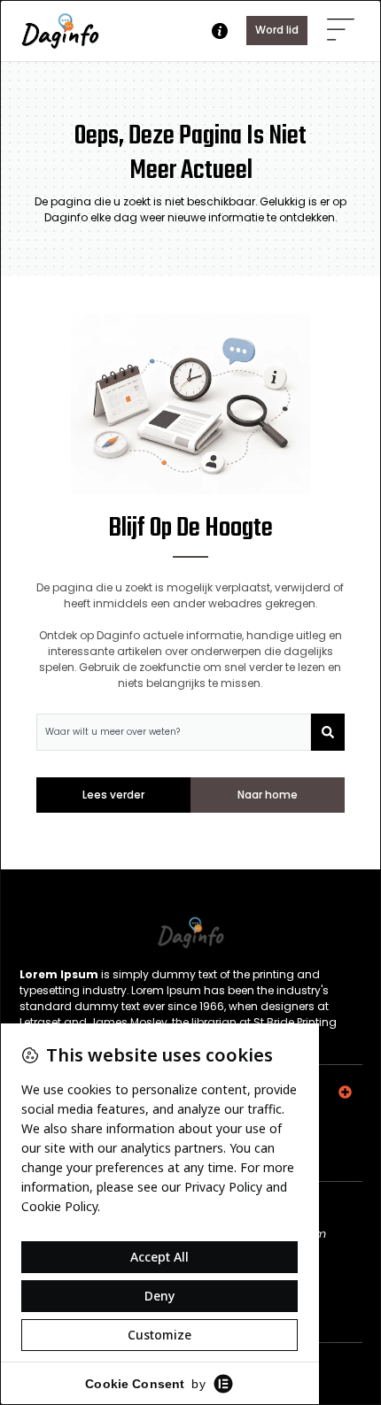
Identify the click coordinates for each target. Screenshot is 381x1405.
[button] (341, 30)
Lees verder (113, 794)
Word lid (277, 29)
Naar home (267, 794)
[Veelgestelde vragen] (220, 31)
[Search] (328, 732)
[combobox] (173, 732)
